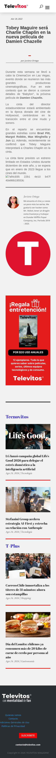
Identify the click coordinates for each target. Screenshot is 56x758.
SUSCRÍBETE (28, 735)
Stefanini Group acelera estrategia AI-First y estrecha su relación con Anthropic (26, 523)
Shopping (26, 598)
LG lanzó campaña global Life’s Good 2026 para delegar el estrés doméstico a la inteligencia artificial (27, 462)
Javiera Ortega (32, 60)
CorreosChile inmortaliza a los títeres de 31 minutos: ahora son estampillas (27, 589)
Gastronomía (27, 661)
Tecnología (26, 473)
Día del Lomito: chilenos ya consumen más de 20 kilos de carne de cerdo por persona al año (27, 650)
